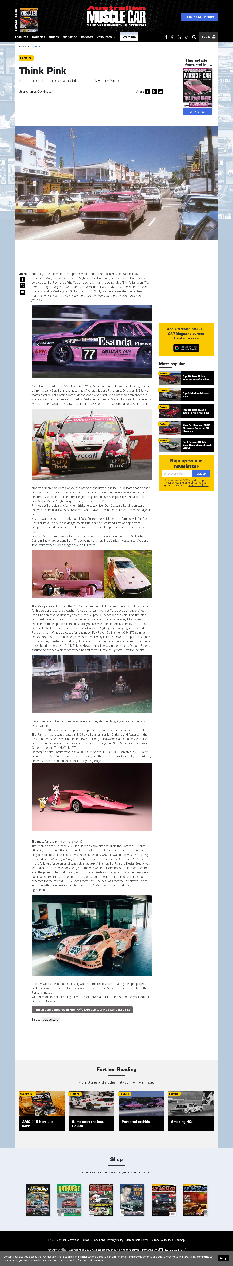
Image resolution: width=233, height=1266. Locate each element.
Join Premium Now (200, 17)
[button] (115, 37)
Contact (61, 1240)
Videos (54, 37)
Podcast (87, 37)
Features (21, 37)
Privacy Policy (115, 1240)
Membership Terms (137, 1240)
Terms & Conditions (93, 1240)
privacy (175, 482)
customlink (26, 1093)
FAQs (51, 1240)
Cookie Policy (69, 1260)
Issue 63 (124, 1010)
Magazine (70, 37)
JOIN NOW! (197, 112)
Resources (104, 37)
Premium (129, 37)
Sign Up (201, 473)
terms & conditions (199, 485)
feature (26, 58)
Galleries (38, 37)
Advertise (73, 1240)
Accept (224, 1258)
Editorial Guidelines (162, 1240)
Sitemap (180, 1240)
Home (22, 46)
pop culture (50, 1019)
